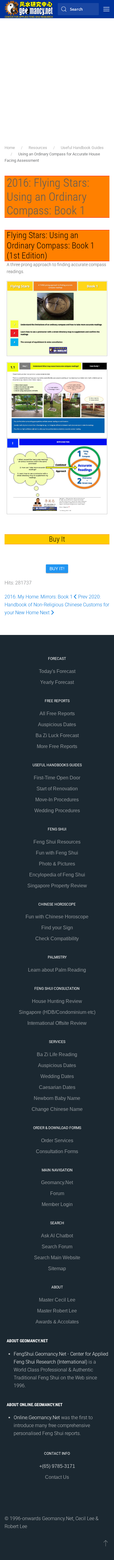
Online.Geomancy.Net (37, 1417)
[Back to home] (29, 9)
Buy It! (57, 568)
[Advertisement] (57, 84)
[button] (106, 9)
